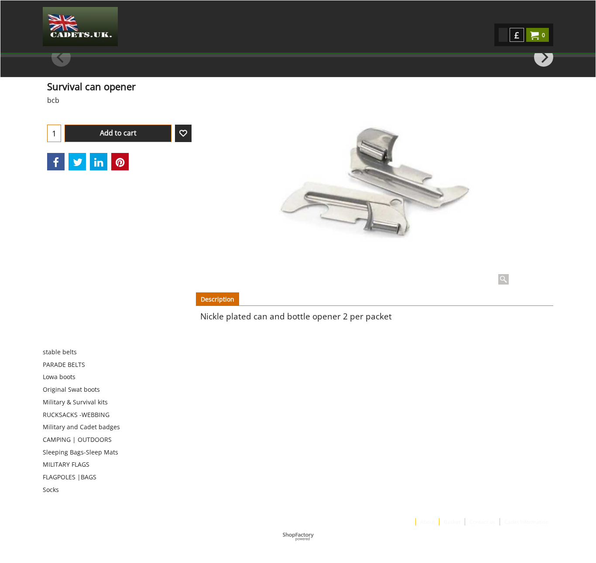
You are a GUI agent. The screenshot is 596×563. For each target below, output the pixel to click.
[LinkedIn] (98, 161)
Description (217, 299)
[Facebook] (56, 161)
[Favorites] (183, 133)
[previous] (61, 57)
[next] (543, 57)
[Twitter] (77, 161)
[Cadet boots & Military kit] (119, 26)
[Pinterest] (120, 161)
